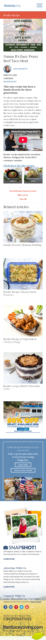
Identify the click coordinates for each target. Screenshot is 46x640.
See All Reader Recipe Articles (23, 191)
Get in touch (36, 602)
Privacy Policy (14, 631)
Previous (24, 195)
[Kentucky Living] (12, 5)
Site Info (23, 631)
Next (22, 199)
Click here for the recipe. (19, 165)
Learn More (9, 559)
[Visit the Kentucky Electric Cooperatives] (17, 617)
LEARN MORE (9, 587)
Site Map (31, 631)
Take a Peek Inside (23, 470)
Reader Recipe (9, 82)
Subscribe (23, 465)
